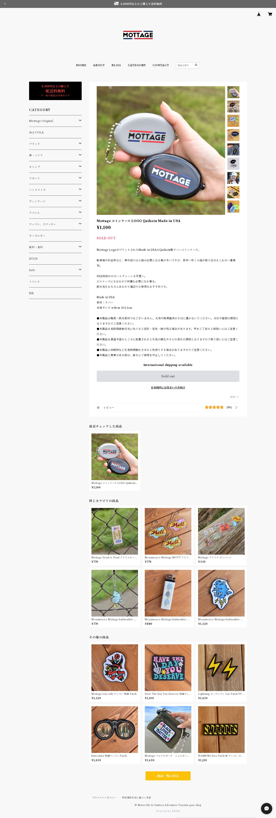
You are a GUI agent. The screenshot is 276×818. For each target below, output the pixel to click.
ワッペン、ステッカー (43, 224)
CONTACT (161, 65)
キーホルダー (37, 235)
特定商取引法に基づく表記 (136, 797)
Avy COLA (36, 132)
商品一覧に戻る (168, 776)
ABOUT (99, 65)
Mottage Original (41, 121)
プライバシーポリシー (104, 797)
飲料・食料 (36, 247)
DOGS (33, 258)
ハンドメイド (37, 190)
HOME (81, 65)
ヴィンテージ (37, 201)
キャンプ (34, 167)
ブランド (34, 144)
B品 (31, 293)
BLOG (116, 65)
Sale (32, 270)
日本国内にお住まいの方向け (168, 387)
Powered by (164, 811)
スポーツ (34, 178)
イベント (34, 281)
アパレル (34, 212)
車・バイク (36, 155)
